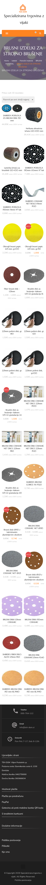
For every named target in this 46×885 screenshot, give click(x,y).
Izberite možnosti (12, 154)
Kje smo (6, 851)
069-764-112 (27, 713)
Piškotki (5, 846)
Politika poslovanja (11, 840)
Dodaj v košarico (12, 109)
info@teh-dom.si (27, 727)
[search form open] (40, 33)
